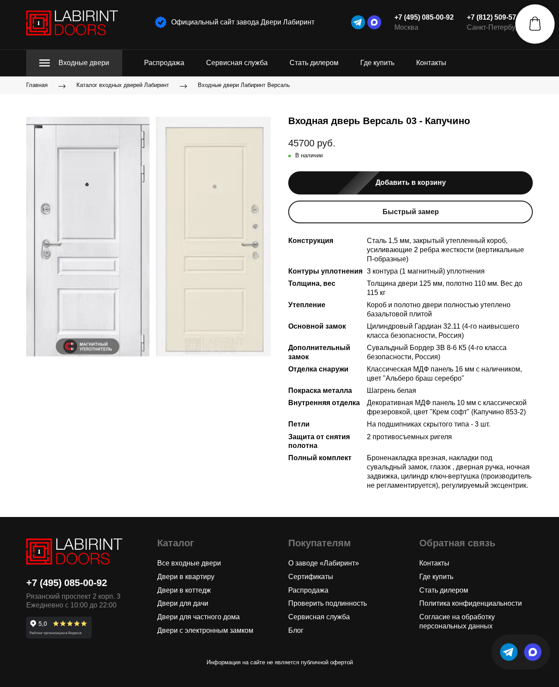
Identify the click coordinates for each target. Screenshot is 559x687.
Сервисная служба (237, 62)
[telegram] (358, 22)
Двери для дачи (182, 603)
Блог (296, 630)
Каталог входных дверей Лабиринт (122, 85)
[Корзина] (535, 24)
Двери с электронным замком (205, 630)
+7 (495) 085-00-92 (424, 17)
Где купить (377, 62)
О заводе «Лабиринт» (323, 563)
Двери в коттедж (184, 590)
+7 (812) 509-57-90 (496, 17)
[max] (374, 22)
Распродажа (164, 62)
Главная (37, 85)
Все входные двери (189, 563)
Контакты (431, 62)
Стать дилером (314, 62)
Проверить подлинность (327, 603)
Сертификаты (310, 576)
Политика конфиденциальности (470, 603)
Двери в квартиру (185, 576)
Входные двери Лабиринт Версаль (244, 85)
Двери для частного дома (198, 617)
